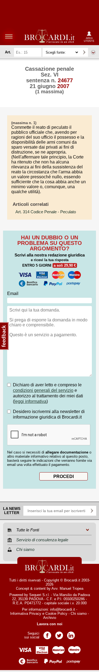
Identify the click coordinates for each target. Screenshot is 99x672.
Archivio (49, 618)
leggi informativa (30, 401)
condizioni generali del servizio (43, 390)
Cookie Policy (56, 613)
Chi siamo (79, 613)
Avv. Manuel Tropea (67, 588)
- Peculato (45, 212)
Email (12, 293)
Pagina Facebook (47, 634)
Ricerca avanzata (93, 52)
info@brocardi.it (62, 609)
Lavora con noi (49, 624)
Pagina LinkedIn (71, 634)
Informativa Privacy (25, 613)
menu (9, 36)
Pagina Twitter (59, 634)
